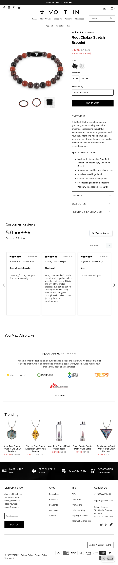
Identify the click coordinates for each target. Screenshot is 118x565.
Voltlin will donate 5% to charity (92, 187)
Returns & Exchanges (81, 521)
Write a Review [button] (102, 233)
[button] (68, 25)
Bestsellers (54, 494)
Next (114, 283)
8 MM (75, 79)
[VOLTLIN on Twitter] (19, 8)
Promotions (77, 505)
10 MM (85, 79)
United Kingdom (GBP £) (100, 545)
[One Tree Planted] (45, 375)
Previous (3, 283)
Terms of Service (11, 558)
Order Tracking (78, 510)
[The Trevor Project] (101, 375)
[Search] (111, 18)
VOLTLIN (15, 555)
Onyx (102, 159)
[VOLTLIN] (59, 12)
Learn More (59, 395)
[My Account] (104, 8)
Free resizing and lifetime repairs (93, 182)
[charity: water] (17, 375)
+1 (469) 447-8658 (102, 494)
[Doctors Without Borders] (59, 386)
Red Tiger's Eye (92, 162)
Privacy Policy (41, 555)
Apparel (52, 515)
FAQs (74, 494)
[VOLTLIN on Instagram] (9, 8)
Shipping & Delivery (80, 515)
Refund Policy (27, 555)
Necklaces (53, 510)
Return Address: (101, 507)
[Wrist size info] (82, 87)
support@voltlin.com (103, 500)
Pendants (53, 505)
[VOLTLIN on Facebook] (3, 8)
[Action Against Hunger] (73, 375)
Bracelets (53, 499)
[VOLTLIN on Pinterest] (14, 8)
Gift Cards (76, 499)
